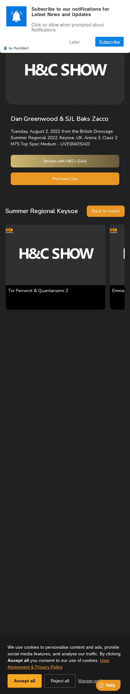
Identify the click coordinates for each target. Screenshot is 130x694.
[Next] (114, 267)
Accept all (24, 680)
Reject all (60, 680)
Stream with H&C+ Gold (65, 161)
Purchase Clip (65, 178)
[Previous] (15, 267)
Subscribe (109, 41)
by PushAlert (18, 47)
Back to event (106, 211)
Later (74, 41)
